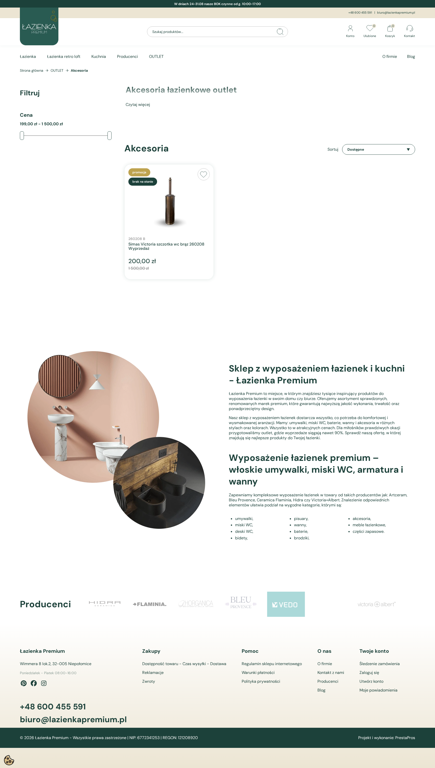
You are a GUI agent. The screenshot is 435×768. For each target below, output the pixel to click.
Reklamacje (153, 672)
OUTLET (156, 56)
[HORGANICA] (195, 604)
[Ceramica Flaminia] (150, 604)
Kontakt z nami (330, 672)
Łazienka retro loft (63, 56)
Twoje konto (374, 651)
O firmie (389, 56)
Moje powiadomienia (378, 690)
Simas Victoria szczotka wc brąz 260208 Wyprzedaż (166, 246)
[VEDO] (286, 604)
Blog (411, 56)
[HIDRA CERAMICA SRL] (105, 604)
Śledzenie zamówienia (379, 663)
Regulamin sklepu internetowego (272, 663)
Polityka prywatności (261, 681)
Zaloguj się (369, 672)
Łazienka (28, 56)
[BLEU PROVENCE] (241, 604)
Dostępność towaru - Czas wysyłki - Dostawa (184, 663)
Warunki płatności (258, 672)
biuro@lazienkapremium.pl (396, 13)
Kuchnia (98, 56)
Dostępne (355, 149)
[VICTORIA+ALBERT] (376, 604)
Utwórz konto (371, 681)
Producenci (127, 56)
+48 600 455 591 (360, 13)
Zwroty (148, 681)
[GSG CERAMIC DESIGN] (331, 604)
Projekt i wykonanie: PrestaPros (386, 737)
